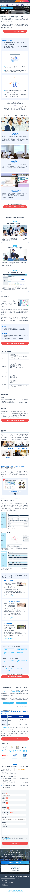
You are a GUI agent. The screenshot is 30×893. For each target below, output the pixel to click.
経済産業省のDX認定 (5, 727)
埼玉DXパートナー (24, 758)
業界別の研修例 (7, 4)
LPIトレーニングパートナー (18, 751)
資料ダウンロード (26, 877)
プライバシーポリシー (6, 884)
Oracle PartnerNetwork (5, 758)
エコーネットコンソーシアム (14, 758)
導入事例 (12, 4)
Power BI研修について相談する (15, 676)
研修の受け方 (22, 4)
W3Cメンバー (4, 750)
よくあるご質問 (19, 877)
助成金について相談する (15, 739)
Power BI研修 (7, 670)
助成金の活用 (17, 4)
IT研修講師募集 (5, 885)
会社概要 (5, 876)
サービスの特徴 (27, 4)
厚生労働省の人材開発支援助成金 (12, 692)
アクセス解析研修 (8, 668)
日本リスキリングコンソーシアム (11, 751)
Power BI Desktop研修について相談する (15, 31)
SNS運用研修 (20, 652)
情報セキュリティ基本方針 (7, 882)
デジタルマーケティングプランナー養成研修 (22, 648)
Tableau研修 (19, 668)
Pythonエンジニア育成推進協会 (24, 751)
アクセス (12, 876)
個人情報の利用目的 (6, 838)
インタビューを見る (8, 596)
